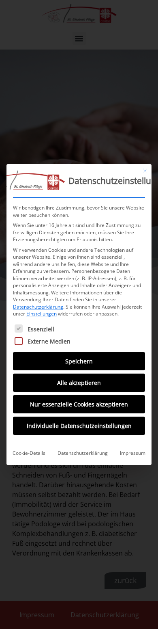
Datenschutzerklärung (38, 306)
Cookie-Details (29, 453)
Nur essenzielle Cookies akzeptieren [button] (79, 404)
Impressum (132, 453)
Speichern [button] (79, 361)
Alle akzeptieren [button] (79, 383)
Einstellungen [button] (41, 313)
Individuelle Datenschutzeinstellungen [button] (79, 426)
